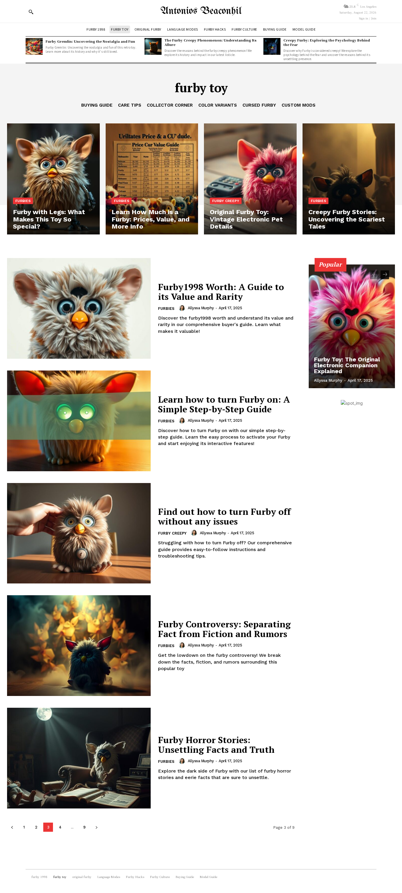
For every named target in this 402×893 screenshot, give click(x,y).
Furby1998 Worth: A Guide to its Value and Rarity (221, 291)
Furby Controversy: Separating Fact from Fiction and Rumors (224, 629)
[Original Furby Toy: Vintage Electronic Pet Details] (250, 178)
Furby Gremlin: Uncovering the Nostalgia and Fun (90, 41)
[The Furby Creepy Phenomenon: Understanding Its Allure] (153, 46)
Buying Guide (96, 105)
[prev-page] (12, 827)
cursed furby (259, 105)
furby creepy (225, 201)
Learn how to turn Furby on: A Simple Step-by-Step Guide (224, 404)
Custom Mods (298, 105)
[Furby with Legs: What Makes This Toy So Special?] (53, 178)
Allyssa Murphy (201, 308)
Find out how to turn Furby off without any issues (224, 516)
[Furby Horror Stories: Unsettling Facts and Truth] (79, 758)
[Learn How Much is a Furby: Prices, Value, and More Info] (152, 178)
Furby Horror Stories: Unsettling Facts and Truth (216, 744)
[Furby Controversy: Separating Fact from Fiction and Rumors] (79, 645)
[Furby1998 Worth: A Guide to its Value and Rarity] (79, 308)
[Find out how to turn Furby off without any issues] (79, 533)
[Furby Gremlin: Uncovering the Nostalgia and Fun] (34, 46)
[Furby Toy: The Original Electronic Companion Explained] (352, 326)
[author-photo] (183, 308)
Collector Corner (170, 105)
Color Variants (217, 105)
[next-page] (96, 827)
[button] (31, 11)
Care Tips (129, 105)
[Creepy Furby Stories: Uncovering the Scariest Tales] (349, 178)
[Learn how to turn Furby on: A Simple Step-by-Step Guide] (79, 421)
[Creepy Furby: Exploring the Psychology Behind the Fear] (271, 46)
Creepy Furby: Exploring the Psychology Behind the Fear (326, 42)
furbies (23, 201)
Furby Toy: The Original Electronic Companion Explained (347, 365)
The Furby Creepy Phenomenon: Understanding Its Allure (211, 42)
